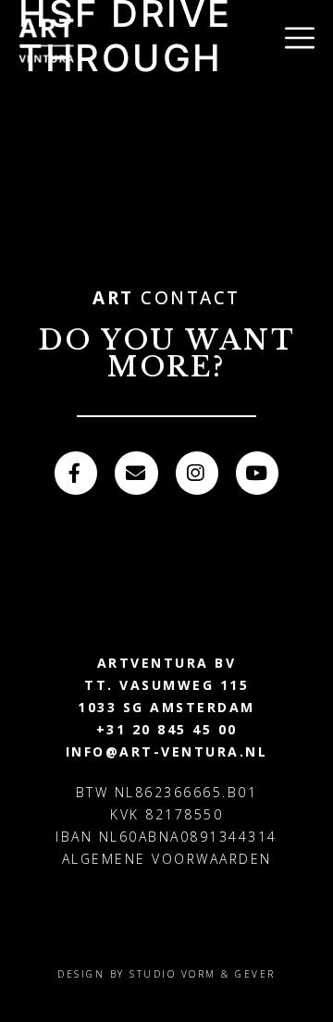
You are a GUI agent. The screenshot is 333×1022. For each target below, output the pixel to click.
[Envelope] (136, 472)
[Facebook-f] (76, 472)
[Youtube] (257, 472)
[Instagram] (197, 472)
